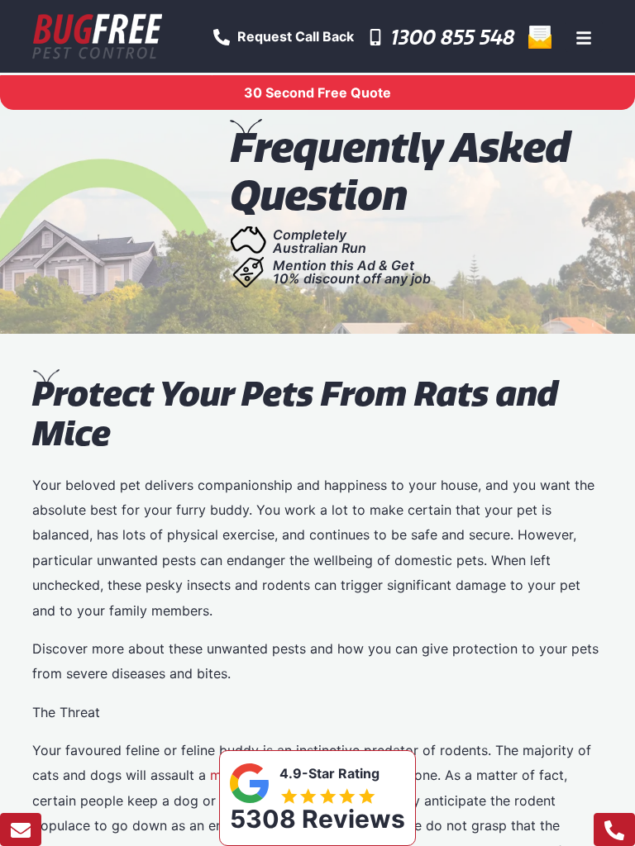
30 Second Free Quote (317, 92)
